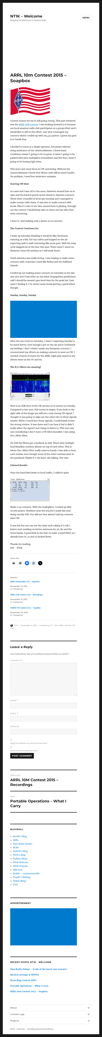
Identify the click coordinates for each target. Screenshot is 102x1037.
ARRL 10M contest (28, 124)
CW (73, 625)
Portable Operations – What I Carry (29, 986)
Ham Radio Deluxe (22, 843)
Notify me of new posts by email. (24, 751)
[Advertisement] (51, 52)
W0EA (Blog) (19, 881)
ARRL (61, 625)
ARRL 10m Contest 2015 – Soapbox (29, 991)
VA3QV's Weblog (21, 877)
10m (56, 625)
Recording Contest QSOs (23, 980)
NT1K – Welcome (26, 16)
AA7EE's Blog (20, 836)
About (13, 1008)
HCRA (16, 847)
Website (14, 726)
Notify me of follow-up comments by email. (29, 743)
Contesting (44, 625)
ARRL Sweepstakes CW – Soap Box (25, 582)
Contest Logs (17, 1014)
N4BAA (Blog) (20, 858)
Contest (67, 625)
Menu (86, 17)
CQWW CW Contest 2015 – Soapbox (25, 608)
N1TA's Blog (19, 855)
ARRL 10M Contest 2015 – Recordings (26, 595)
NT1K (16, 625)
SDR (12, 628)
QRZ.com (17, 869)
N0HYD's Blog (20, 851)
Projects (14, 1021)
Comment (16, 660)
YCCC (15, 884)
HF (51, 625)
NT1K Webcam (20, 862)
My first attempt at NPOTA (24, 974)
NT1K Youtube (20, 866)
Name (14, 700)
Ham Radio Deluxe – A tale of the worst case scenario (38, 969)
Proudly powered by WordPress (40, 1029)
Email (14, 713)
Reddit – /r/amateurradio (26, 873)
